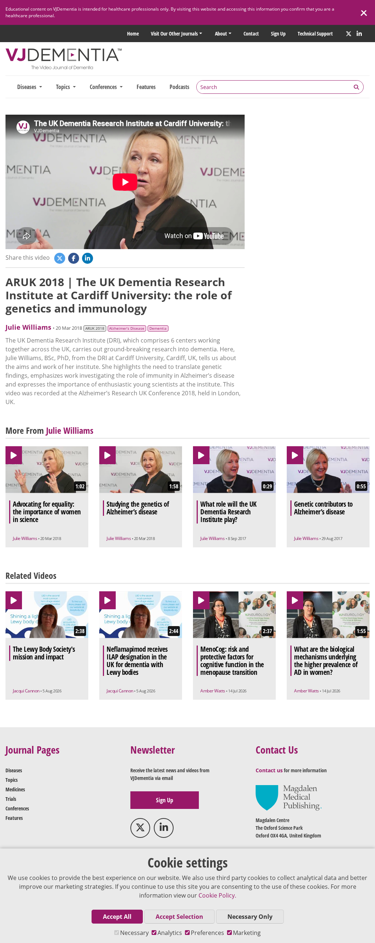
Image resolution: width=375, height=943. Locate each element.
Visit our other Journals (174, 33)
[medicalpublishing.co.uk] (289, 797)
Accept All (117, 917)
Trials (10, 798)
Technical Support (315, 33)
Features (146, 87)
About (221, 33)
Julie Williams (28, 327)
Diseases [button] (27, 87)
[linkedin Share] (88, 258)
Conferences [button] (104, 87)
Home (133, 33)
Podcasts (179, 87)
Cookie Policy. (217, 895)
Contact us (269, 770)
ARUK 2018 (94, 328)
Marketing (247, 933)
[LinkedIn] (359, 33)
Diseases (13, 770)
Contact (251, 33)
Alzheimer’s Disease (126, 328)
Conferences (17, 808)
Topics (11, 779)
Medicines (15, 789)
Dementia (158, 328)
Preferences (207, 933)
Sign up (278, 33)
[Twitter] (348, 33)
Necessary (134, 933)
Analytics (169, 933)
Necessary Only (249, 917)
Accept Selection (179, 917)
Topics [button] (63, 87)
